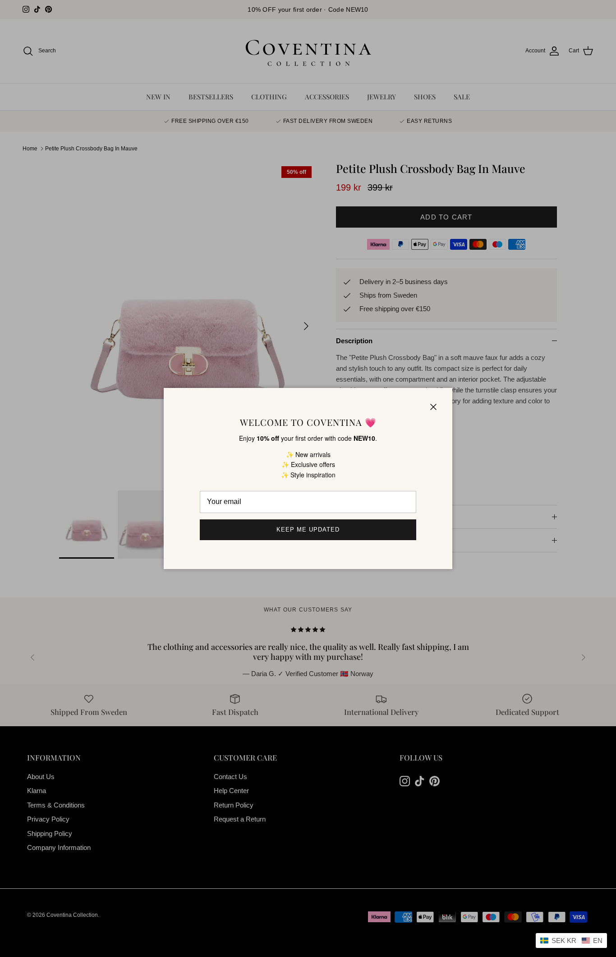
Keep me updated (308, 529)
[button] (571, 940)
